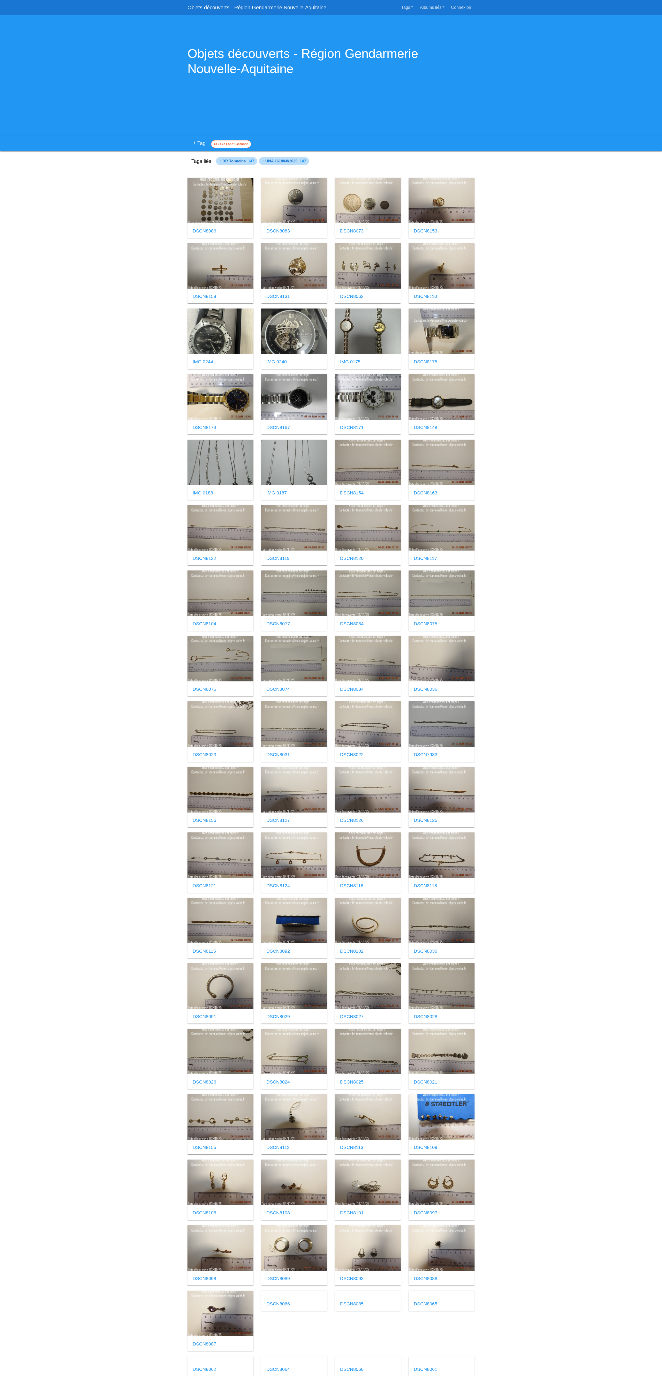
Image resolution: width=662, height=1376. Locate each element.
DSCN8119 (277, 558)
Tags (406, 7)
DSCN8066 (277, 1344)
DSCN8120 (351, 558)
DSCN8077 (277, 623)
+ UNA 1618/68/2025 (285, 161)
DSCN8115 (204, 951)
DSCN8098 (204, 1278)
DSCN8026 (204, 1082)
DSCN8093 (351, 1278)
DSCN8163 (425, 492)
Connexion (461, 7)
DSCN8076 (204, 689)
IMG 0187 (276, 492)
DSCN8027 (351, 1016)
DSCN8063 (351, 296)
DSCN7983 (425, 754)
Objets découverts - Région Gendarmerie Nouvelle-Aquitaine (256, 7)
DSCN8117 (425, 558)
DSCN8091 (204, 1016)
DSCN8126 (351, 820)
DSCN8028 (425, 1016)
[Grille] (457, 143)
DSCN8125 (425, 820)
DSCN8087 (204, 1344)
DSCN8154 (351, 492)
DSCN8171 (351, 427)
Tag (204, 143)
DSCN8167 (277, 427)
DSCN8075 (425, 623)
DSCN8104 (204, 623)
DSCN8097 (425, 1212)
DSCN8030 (425, 951)
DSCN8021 (425, 1082)
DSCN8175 (425, 361)
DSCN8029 (277, 1016)
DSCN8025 (351, 1082)
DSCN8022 (351, 754)
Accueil (190, 143)
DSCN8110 (425, 296)
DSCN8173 (204, 427)
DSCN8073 (351, 231)
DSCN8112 (277, 1147)
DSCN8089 (277, 1278)
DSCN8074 (277, 689)
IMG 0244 (203, 361)
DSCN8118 (425, 885)
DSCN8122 (204, 558)
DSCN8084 (351, 623)
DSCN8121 (204, 885)
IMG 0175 (350, 361)
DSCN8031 (277, 754)
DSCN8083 (277, 231)
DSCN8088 (425, 1278)
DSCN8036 (425, 689)
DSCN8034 (351, 689)
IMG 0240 (276, 361)
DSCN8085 (351, 1344)
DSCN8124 (277, 885)
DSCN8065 (425, 1344)
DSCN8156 (204, 820)
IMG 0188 (203, 492)
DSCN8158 (204, 296)
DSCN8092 (277, 951)
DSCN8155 (204, 1147)
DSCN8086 (204, 231)
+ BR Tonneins (236, 161)
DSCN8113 (351, 1147)
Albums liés (431, 7)
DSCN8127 (277, 820)
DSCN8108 (277, 1212)
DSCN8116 (351, 885)
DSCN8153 (425, 231)
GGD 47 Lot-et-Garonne (232, 144)
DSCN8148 (425, 427)
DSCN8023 (204, 754)
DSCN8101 (351, 1212)
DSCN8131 (277, 296)
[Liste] (469, 143)
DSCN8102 (351, 951)
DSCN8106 (204, 1212)
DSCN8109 (425, 1147)
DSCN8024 (277, 1082)
